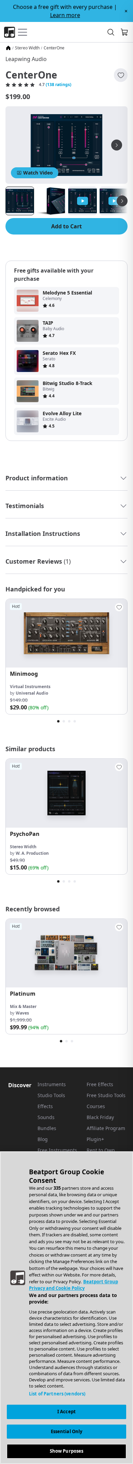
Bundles (47, 1128)
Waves (22, 1013)
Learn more (65, 15)
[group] (66, 657)
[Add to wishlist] (120, 75)
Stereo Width (27, 48)
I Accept (66, 1411)
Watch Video (38, 172)
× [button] (126, 11)
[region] (66, 1307)
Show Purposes (67, 1451)
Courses (96, 1106)
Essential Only (67, 1431)
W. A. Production (32, 853)
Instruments (52, 1084)
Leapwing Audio (26, 59)
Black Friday (100, 1117)
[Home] (8, 48)
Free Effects (100, 1084)
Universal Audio (32, 693)
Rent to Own (101, 1150)
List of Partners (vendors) (57, 1394)
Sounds (46, 1117)
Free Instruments (57, 1150)
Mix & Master (23, 1006)
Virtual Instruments (30, 686)
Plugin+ (95, 1139)
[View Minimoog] (66, 633)
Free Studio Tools (106, 1095)
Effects (45, 1106)
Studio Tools (51, 1095)
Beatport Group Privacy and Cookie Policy (73, 1285)
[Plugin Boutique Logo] (9, 32)
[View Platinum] (66, 953)
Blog (43, 1139)
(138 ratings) (58, 85)
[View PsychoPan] (66, 793)
